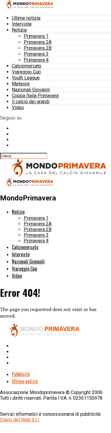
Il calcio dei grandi (30, 101)
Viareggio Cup (26, 72)
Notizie (19, 30)
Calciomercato (26, 66)
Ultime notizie (26, 18)
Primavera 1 (36, 36)
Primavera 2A (38, 42)
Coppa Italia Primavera (35, 95)
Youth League (26, 78)
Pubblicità (21, 374)
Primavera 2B (38, 48)
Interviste (22, 24)
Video (18, 107)
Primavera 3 (36, 54)
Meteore (21, 84)
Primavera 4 (36, 60)
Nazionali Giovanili (31, 89)
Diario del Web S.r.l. (20, 420)
